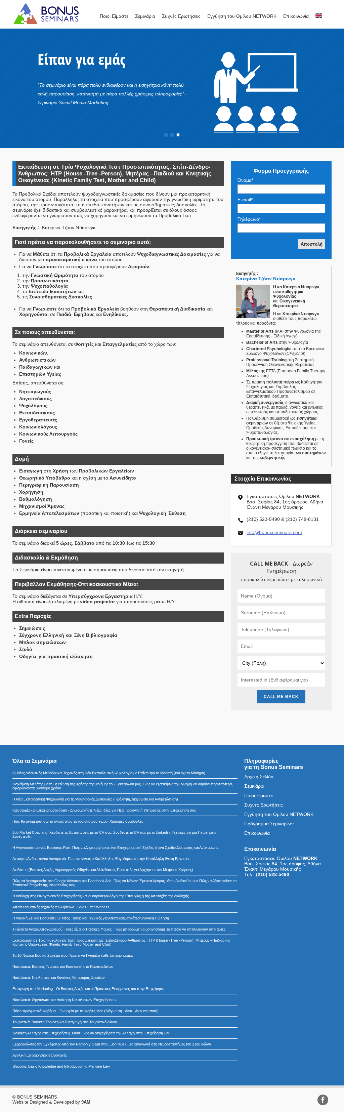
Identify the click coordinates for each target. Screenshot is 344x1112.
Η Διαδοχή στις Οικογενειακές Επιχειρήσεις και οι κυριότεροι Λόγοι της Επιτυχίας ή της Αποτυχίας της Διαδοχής (100, 896)
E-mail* (245, 199)
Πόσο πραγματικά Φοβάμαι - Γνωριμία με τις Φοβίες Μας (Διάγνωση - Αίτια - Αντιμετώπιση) (85, 1011)
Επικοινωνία (296, 16)
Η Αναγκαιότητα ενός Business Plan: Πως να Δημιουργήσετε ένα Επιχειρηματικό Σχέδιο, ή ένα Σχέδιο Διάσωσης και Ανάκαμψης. (115, 848)
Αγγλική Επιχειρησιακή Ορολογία (39, 1055)
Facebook (322, 1100)
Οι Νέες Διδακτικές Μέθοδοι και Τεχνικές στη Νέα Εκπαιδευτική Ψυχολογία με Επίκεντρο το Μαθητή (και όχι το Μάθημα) (108, 773)
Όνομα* (245, 180)
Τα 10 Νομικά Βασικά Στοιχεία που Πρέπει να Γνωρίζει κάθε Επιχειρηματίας (72, 955)
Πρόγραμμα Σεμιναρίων (269, 823)
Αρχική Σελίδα (258, 776)
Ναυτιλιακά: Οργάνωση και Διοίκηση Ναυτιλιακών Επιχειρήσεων (64, 1000)
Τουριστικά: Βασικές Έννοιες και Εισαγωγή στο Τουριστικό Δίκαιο (64, 1022)
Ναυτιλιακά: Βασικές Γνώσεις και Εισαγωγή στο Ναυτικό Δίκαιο (62, 966)
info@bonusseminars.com (274, 532)
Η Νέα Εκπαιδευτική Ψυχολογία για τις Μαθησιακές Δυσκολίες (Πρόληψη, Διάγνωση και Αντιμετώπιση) (95, 799)
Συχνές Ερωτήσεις (181, 16)
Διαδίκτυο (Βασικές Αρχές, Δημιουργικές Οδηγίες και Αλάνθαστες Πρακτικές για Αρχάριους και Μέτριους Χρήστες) (102, 870)
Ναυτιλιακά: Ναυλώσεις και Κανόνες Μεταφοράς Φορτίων (58, 978)
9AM (85, 1102)
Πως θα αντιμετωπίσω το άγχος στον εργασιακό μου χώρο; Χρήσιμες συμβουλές (77, 821)
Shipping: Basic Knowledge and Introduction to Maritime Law (61, 1066)
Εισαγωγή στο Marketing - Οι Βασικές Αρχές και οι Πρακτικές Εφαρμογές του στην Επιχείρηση (88, 989)
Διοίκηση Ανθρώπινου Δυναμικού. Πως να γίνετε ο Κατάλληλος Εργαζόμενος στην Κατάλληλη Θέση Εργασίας (101, 859)
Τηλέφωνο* (249, 219)
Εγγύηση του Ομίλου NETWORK (241, 16)
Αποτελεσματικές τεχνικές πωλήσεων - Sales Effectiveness (61, 907)
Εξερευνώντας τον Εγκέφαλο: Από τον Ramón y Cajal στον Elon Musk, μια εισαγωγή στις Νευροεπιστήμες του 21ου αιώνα (111, 1044)
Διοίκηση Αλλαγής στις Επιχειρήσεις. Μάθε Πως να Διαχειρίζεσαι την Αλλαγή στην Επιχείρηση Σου (91, 1033)
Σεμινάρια (145, 16)
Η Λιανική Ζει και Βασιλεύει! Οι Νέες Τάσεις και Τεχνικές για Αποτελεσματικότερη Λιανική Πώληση (90, 918)
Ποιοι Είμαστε (114, 16)
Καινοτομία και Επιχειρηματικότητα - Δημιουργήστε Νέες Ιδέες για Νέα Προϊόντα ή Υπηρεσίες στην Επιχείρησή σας (104, 810)
